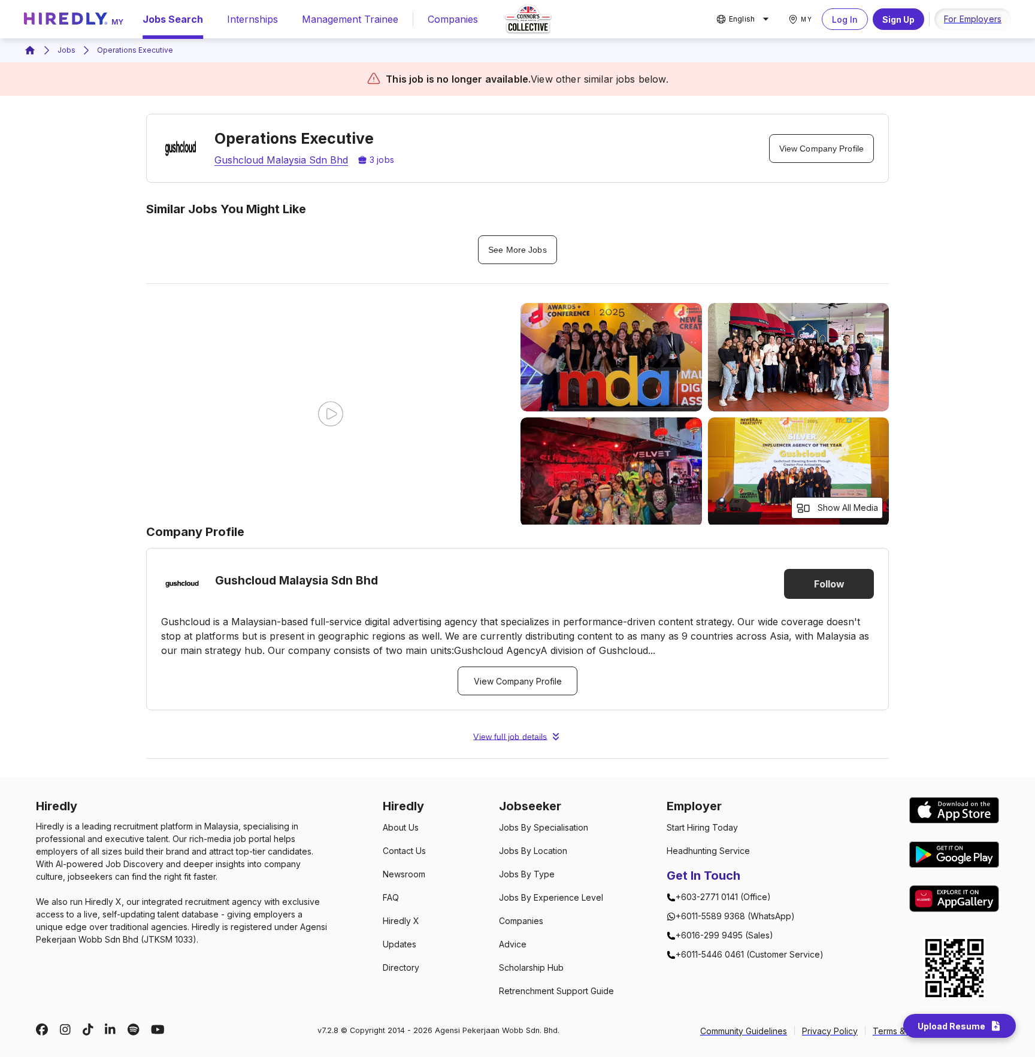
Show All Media (848, 507)
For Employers (972, 19)
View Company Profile (821, 148)
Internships (252, 19)
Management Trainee (350, 19)
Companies (453, 19)
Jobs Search (173, 19)
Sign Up (898, 19)
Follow (829, 584)
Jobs (66, 50)
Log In (845, 19)
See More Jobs (517, 250)
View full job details (510, 736)
